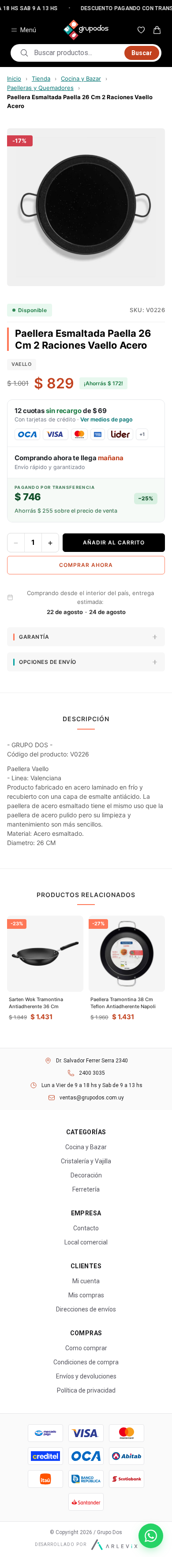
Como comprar (86, 1348)
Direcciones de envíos (86, 1309)
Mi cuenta (86, 1281)
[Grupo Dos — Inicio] (86, 30)
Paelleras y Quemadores (40, 87)
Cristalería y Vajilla (86, 1161)
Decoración (86, 1175)
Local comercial (86, 1242)
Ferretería (86, 1189)
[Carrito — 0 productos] (157, 30)
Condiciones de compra (86, 1362)
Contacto (86, 1228)
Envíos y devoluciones (86, 1376)
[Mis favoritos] (141, 30)
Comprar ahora (86, 565)
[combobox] (76, 53)
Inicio (14, 78)
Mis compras (86, 1295)
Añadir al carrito (114, 542)
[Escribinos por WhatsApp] (150, 1535)
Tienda (41, 78)
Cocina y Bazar (81, 78)
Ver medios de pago (106, 419)
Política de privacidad (86, 1390)
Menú (28, 30)
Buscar (141, 52)
